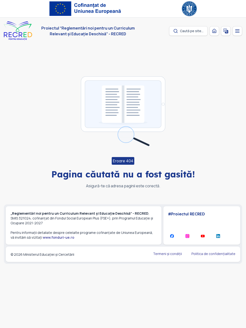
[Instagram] (187, 236)
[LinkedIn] (218, 236)
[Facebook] (172, 236)
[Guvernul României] (189, 8)
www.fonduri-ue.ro (58, 237)
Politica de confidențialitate (213, 253)
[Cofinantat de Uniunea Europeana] (86, 8)
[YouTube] (203, 236)
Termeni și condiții (167, 253)
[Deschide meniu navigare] (237, 31)
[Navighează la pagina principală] (214, 31)
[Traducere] (226, 31)
